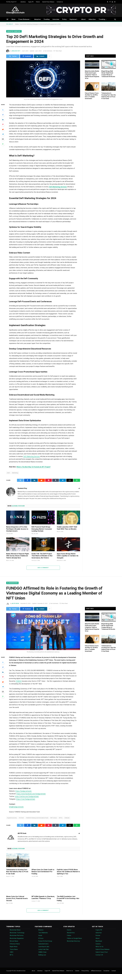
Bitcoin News (14, 941)
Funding (46, 19)
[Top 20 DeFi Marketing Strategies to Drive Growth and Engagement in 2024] (43, 79)
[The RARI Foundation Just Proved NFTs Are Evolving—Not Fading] (68, 887)
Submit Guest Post (102, 952)
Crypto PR (30, 2)
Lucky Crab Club (43, 949)
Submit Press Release (48, 2)
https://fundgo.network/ (23, 791)
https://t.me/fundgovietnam (25, 799)
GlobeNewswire (12, 583)
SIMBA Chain (42, 952)
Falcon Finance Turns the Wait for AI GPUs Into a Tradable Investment (92, 95)
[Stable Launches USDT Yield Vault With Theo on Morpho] (68, 517)
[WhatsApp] (3, 144)
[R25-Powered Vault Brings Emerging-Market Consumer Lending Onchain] (43, 517)
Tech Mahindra (43, 933)
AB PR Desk (15, 603)
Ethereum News (15, 944)
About (83, 19)
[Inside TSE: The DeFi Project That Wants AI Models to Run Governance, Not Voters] (43, 544)
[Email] (3, 139)
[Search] (115, 19)
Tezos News (14, 949)
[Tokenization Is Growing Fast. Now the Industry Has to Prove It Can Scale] (108, 86)
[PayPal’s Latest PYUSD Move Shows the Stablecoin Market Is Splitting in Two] (68, 860)
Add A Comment (43, 567)
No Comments (48, 51)
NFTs (60, 818)
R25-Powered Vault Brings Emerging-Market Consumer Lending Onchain (42, 529)
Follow (69, 935)
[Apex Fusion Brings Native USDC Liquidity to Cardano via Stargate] (68, 544)
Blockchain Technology (17, 933)
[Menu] (7, 19)
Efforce (40, 938)
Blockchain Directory (73, 941)
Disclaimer (106, 970)
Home (16, 24)
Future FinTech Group (45, 941)
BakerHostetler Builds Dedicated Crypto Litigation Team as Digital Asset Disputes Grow (92, 74)
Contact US (99, 955)
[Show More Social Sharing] (49, 56)
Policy (64, 19)
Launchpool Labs (43, 946)
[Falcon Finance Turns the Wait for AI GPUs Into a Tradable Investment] (92, 86)
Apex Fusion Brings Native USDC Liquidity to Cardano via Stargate (67, 556)
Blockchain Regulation (17, 938)
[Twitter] (3, 110)
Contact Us (60, 2)
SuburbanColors (43, 944)
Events (69, 930)
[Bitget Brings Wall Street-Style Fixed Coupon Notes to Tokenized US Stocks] (108, 64)
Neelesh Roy (16, 51)
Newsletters (71, 933)
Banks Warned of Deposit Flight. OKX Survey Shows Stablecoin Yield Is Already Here (17, 556)
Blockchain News (15, 930)
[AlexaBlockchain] (15, 10)
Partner (38, 2)
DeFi (8, 473)
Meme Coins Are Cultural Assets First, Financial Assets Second (17, 899)
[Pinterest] (3, 124)
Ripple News (13, 946)
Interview (56, 19)
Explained (73, 19)
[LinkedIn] (3, 119)
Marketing (15, 473)
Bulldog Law (42, 955)
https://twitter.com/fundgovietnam (27, 796)
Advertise (23, 2)
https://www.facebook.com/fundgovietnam (31, 794)
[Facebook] (3, 115)
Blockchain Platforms (16, 935)
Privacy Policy (85, 970)
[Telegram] (3, 134)
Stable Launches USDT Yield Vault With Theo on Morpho (67, 528)
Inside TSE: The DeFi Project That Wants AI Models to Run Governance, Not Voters (42, 556)
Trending (102, 19)
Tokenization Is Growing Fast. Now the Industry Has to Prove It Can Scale (108, 95)
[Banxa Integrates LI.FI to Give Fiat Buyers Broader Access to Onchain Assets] (17, 517)
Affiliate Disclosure (96, 970)
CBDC (11, 952)
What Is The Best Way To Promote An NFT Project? (33, 467)
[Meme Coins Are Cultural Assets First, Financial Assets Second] (17, 887)
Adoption (37, 19)
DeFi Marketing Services (58, 187)
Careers (98, 944)
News (13, 19)
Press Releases (23, 19)
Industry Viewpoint (14, 31)
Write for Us (99, 946)
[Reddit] (3, 129)
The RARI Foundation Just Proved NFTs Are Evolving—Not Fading (68, 899)
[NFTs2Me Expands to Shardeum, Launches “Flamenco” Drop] (43, 887)
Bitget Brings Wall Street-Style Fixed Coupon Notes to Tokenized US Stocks (108, 73)
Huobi (40, 935)
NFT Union (54, 818)
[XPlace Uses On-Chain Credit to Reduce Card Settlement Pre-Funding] (43, 860)
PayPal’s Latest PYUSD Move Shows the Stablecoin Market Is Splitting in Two (68, 872)
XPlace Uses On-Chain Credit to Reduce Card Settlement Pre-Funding (43, 872)
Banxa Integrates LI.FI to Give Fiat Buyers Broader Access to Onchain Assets (17, 529)
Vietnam (67, 818)
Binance (40, 930)
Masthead (99, 941)
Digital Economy (12, 818)
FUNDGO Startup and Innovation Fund (37, 818)
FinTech (21, 818)
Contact (114, 970)
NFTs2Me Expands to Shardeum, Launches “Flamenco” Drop (43, 897)
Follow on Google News (74, 938)
